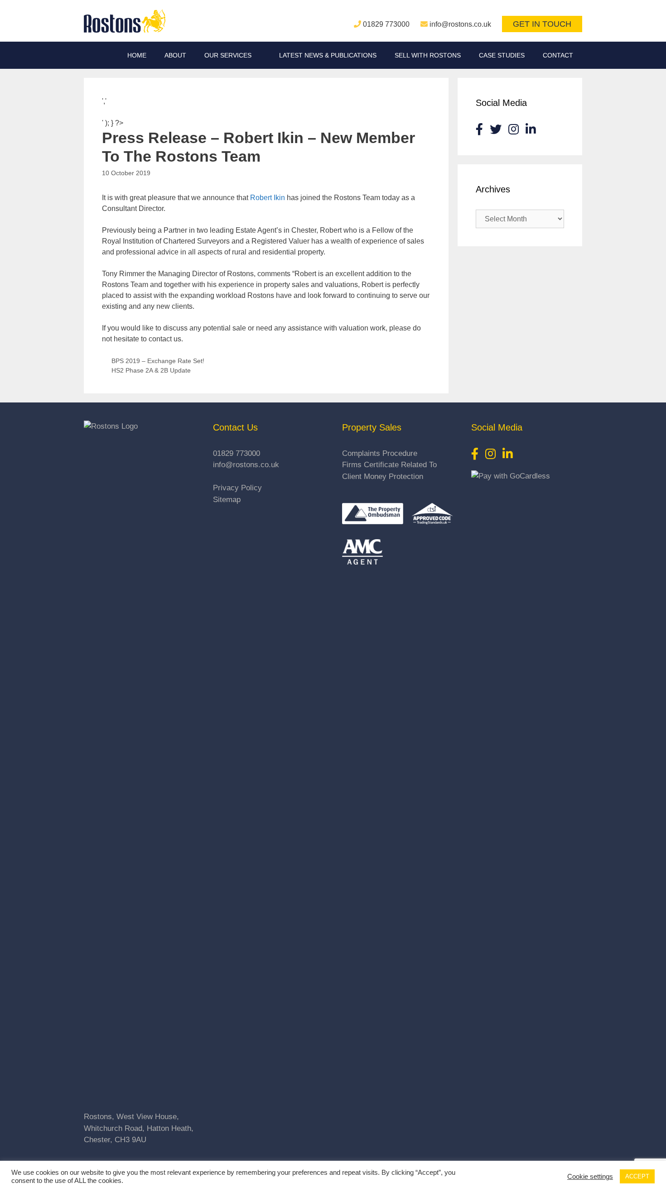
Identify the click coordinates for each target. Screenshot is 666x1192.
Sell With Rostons (428, 55)
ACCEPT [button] (637, 1176)
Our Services (227, 55)
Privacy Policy (237, 488)
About (175, 55)
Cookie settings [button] (590, 1176)
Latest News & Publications (327, 55)
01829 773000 (386, 24)
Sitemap (227, 499)
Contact (558, 55)
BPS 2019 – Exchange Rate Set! (157, 361)
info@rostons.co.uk (460, 24)
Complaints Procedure (379, 453)
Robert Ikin (267, 197)
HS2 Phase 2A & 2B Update (151, 370)
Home (136, 55)
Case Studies (502, 55)
